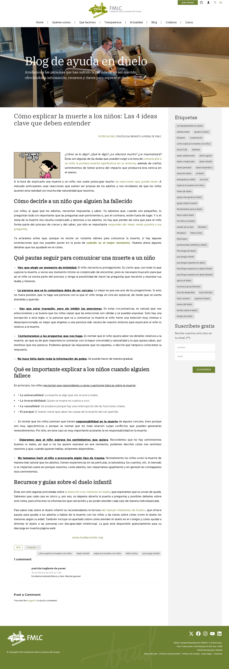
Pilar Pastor (182, 239)
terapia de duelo (185, 316)
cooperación (196, 138)
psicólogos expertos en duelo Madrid (194, 275)
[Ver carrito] (201, 2)
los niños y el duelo (186, 221)
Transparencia (112, 22)
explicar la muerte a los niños (107, 553)
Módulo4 (181, 233)
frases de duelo (184, 191)
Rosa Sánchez (205, 292)
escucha (204, 179)
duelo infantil (83, 553)
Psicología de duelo (186, 251)
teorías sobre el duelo (187, 310)
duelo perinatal (184, 167)
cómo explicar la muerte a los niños (55, 553)
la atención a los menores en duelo (87, 492)
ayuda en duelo (201, 132)
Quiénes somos (61, 22)
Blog (154, 22)
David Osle (182, 150)
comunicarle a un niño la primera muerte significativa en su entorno (113, 161)
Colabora (171, 22)
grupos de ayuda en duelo (189, 197)
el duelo (200, 173)
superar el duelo (202, 298)
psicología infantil (150, 553)
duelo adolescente (186, 156)
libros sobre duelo (185, 215)
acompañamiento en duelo (190, 126)
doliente (196, 150)
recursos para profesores (188, 286)
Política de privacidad (169, 653)
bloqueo (181, 138)
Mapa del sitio (151, 653)
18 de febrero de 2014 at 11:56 (46, 573)
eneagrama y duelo (186, 179)
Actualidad (136, 22)
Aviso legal (207, 653)
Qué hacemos (87, 22)
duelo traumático (204, 167)
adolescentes (183, 132)
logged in (32, 601)
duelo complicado (186, 161)
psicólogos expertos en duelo (191, 263)
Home (39, 22)
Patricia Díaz (106, 136)
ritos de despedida (186, 292)
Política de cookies (191, 653)
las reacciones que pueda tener (136, 181)
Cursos (189, 22)
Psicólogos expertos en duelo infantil (194, 269)
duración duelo (184, 173)
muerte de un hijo (185, 227)
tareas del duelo (184, 304)
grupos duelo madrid (187, 203)
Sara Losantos (183, 298)
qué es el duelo (184, 280)
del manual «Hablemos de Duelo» (123, 510)
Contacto (218, 653)
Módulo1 (202, 227)
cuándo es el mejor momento (108, 243)
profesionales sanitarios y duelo (192, 245)
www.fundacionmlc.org (87, 537)
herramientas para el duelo (189, 209)
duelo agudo (205, 156)
